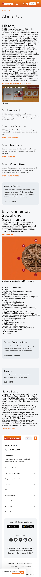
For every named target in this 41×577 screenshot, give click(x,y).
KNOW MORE (7, 234)
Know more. (16, 573)
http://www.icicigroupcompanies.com (17, 291)
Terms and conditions (24, 563)
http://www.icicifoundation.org (14, 305)
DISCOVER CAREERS (12, 355)
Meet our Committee (10, 176)
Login (33, 3)
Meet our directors (10, 138)
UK (3, 333)
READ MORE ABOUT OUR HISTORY (16, 83)
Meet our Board (8, 157)
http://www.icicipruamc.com (13, 318)
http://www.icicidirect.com (13, 302)
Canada (8, 333)
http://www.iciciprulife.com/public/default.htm (21, 315)
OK (22, 572)
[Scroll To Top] (35, 438)
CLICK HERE (8, 382)
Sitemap (11, 563)
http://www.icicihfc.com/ (12, 329)
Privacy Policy (25, 566)
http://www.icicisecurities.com (14, 294)
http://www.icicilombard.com (14, 298)
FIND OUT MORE (10, 202)
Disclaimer (14, 566)
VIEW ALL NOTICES (8, 428)
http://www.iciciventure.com (13, 322)
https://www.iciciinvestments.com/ (16, 311)
